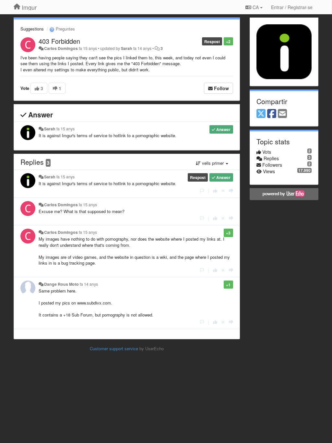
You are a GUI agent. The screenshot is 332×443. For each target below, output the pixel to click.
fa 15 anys (65, 129)
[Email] (282, 113)
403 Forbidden (59, 41)
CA (255, 7)
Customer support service (114, 348)
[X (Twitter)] (261, 113)
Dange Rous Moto (61, 284)
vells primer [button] (213, 163)
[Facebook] (271, 113)
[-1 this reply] (231, 190)
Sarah (126, 48)
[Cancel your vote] (223, 190)
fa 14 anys (89, 284)
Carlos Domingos (61, 48)
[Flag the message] (202, 190)
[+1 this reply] (215, 190)
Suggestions (32, 29)
